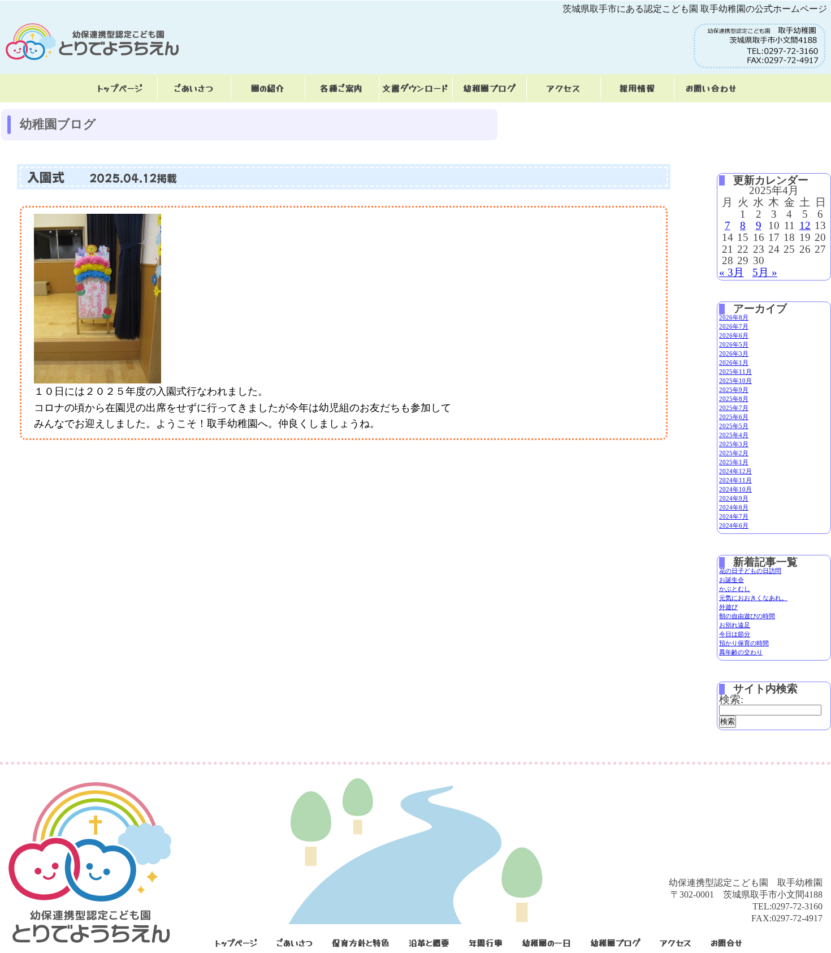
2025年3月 (733, 444)
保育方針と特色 (360, 942)
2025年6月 (733, 416)
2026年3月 (733, 353)
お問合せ (726, 942)
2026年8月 (733, 317)
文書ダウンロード (415, 88)
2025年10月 (735, 380)
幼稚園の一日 (546, 942)
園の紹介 (268, 88)
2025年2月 (733, 453)
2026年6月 (733, 335)
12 (805, 225)
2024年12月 (735, 471)
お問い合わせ (711, 88)
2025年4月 (733, 435)
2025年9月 (733, 389)
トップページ (120, 88)
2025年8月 (733, 398)
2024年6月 (733, 525)
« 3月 (731, 272)
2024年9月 (733, 498)
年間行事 (486, 942)
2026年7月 (733, 326)
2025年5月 (733, 425)
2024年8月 (733, 507)
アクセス (563, 88)
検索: (731, 699)
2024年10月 (735, 489)
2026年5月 (733, 344)
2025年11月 (735, 371)
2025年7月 (733, 407)
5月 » (764, 272)
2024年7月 (733, 516)
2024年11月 (735, 480)
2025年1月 (733, 462)
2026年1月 (733, 362)
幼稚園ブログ (489, 88)
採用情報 (637, 88)
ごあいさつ (194, 88)
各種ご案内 (341, 88)
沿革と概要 (429, 942)
